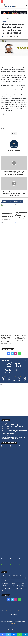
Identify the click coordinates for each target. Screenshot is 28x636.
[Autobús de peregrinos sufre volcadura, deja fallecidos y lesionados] (23, 565)
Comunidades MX (14, 623)
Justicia (7, 18)
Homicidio (22, 583)
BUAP (3, 578)
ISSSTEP (4, 585)
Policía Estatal (11, 585)
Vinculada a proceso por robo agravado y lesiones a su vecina (20, 337)
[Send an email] (11, 36)
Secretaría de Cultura (17, 588)
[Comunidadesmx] (10, 5)
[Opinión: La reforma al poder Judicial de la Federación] (14, 565)
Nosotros (17, 626)
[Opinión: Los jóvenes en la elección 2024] (5, 565)
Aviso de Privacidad (9, 626)
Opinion (21, 626)
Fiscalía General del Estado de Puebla (10, 583)
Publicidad (14, 10)
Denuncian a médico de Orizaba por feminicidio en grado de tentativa (7, 216)
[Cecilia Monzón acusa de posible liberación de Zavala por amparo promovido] (21, 207)
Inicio (3, 18)
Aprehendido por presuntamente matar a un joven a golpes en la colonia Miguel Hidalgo (6, 338)
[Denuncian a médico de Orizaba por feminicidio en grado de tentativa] (7, 208)
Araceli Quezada (7, 36)
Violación (4, 590)
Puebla (17, 585)
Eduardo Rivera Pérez (16, 578)
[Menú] (2, 6)
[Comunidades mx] (14, 12)
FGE (14, 133)
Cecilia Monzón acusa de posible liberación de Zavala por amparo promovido (21, 215)
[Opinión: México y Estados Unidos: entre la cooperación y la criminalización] (23, 447)
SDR (22, 585)
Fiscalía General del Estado (8, 580)
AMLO (3, 575)
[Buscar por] (26, 6)
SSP (25, 588)
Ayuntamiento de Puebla (17, 575)
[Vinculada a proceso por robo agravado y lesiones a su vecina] (21, 278)
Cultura (8, 578)
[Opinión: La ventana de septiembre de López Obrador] (23, 560)
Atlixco (8, 575)
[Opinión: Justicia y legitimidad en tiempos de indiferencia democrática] (5, 560)
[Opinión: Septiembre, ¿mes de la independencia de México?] (14, 560)
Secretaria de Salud (6, 588)
